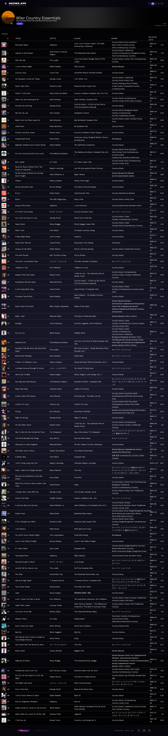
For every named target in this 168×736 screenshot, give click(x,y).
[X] (144, 730)
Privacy (127, 730)
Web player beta (119, 730)
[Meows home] (23, 730)
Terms (132, 730)
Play (20, 23)
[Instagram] (149, 730)
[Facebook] (139, 730)
